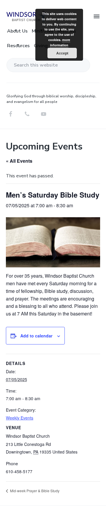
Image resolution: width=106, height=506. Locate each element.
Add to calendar (36, 336)
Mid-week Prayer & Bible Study (34, 490)
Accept (62, 53)
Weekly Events (19, 418)
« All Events (19, 160)
